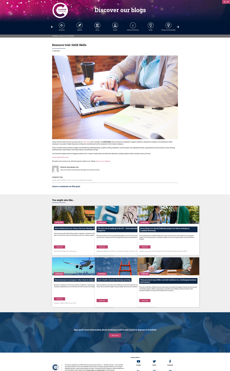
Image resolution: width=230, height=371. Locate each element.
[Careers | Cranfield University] (115, 25)
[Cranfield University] (60, 3)
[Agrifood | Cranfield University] (79, 25)
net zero (71, 303)
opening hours (73, 251)
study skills (89, 180)
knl (67, 180)
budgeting (99, 251)
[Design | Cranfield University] (150, 25)
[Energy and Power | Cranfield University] (168, 25)
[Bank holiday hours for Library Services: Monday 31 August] (83, 215)
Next (178, 27)
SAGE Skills (86, 142)
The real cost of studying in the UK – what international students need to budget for (124, 229)
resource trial (75, 180)
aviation (62, 303)
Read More (60, 247)
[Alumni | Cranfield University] (97, 25)
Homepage (55, 36)
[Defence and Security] (133, 25)
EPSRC (66, 303)
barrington (63, 180)
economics (132, 251)
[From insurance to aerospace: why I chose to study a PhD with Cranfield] (83, 266)
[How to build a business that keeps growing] (126, 266)
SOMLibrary (83, 180)
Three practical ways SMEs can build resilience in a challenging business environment (168, 281)
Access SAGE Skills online (60, 157)
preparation (174, 251)
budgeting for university (108, 251)
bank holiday (57, 251)
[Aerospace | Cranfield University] (61, 25)
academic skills (56, 180)
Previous (52, 27)
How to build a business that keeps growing (114, 280)
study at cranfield (182, 251)
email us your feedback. (103, 161)
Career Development (157, 251)
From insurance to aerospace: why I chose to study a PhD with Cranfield (82, 280)
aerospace (56, 303)
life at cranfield (167, 251)
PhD (75, 303)
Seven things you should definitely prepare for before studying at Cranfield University (164, 229)
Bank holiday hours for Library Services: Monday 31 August (77, 228)
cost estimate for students (122, 251)
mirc (70, 180)
